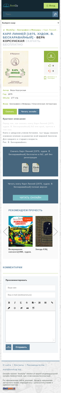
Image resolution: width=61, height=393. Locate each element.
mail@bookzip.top (12, 369)
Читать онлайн (30, 197)
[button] (9, 302)
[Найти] (55, 14)
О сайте (7, 365)
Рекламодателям (36, 365)
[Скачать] (10, 107)
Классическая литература (44, 104)
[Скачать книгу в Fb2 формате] (25, 168)
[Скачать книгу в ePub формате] (36, 168)
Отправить (21, 347)
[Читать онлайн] (29, 107)
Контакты (19, 365)
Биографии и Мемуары (20, 104)
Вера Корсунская (24, 39)
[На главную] (12, 5)
